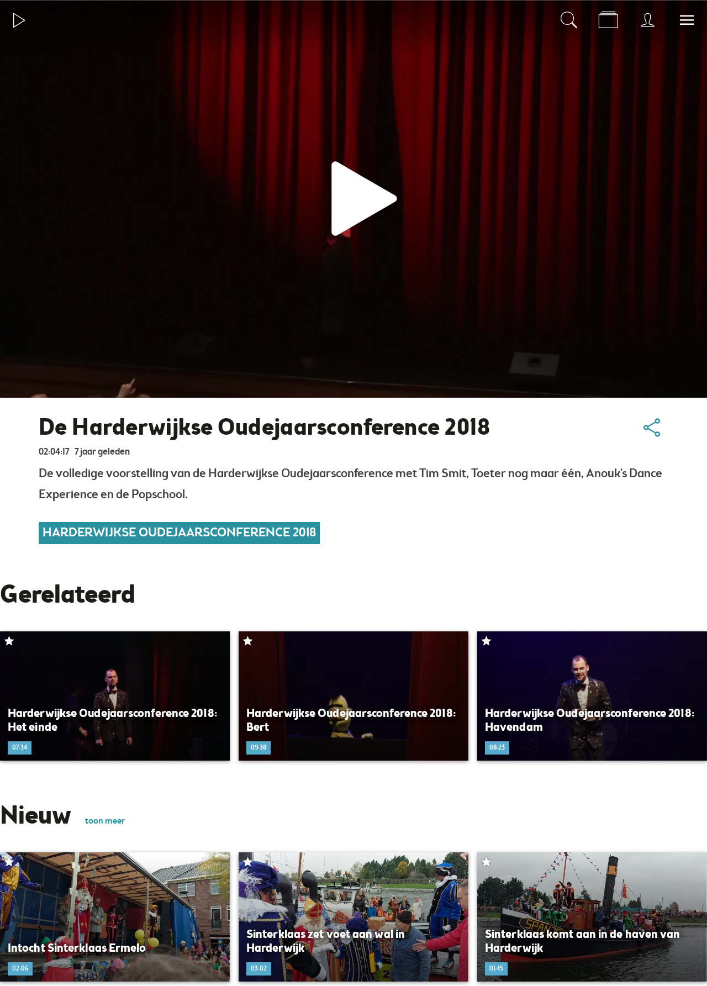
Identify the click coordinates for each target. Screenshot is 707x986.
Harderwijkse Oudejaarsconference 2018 (179, 533)
